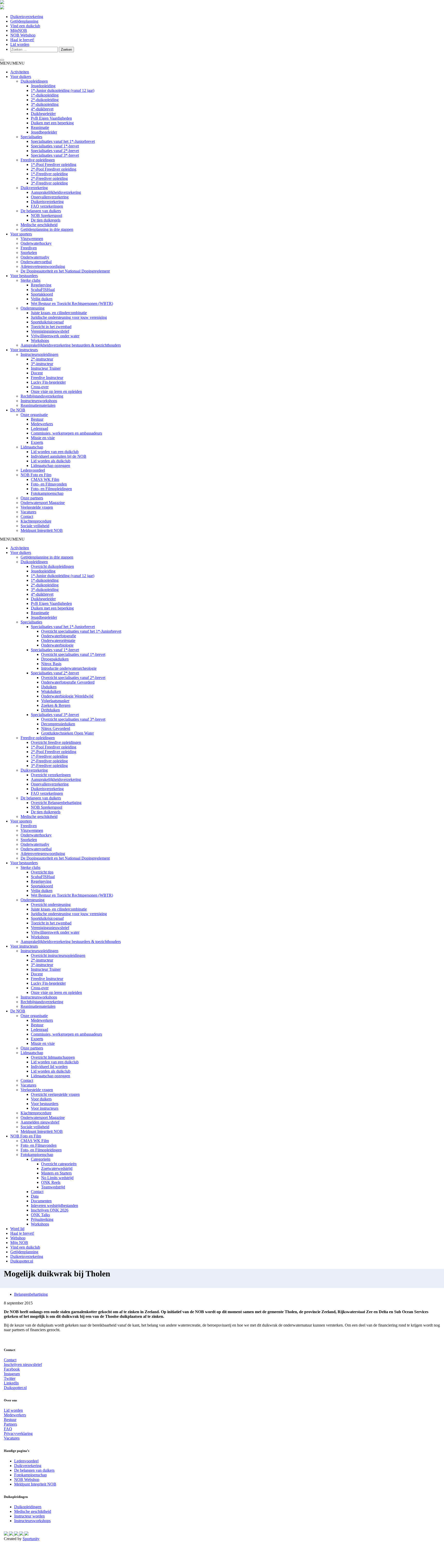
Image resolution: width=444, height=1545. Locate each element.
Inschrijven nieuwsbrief (23, 1364)
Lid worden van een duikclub (55, 451)
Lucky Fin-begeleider (48, 382)
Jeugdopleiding (43, 86)
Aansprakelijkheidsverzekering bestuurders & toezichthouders (71, 345)
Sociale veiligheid (35, 526)
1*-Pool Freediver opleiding (53, 164)
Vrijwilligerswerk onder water (55, 336)
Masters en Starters (56, 1173)
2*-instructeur (42, 359)
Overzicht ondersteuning (51, 904)
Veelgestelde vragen (37, 507)
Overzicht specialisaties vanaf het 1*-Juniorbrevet (81, 631)
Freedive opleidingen (38, 160)
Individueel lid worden (49, 1066)
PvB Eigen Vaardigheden (51, 118)
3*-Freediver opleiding (49, 183)
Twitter (9, 1378)
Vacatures (28, 512)
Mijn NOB (19, 1242)
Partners (10, 1424)
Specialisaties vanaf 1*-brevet (55, 146)
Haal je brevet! (22, 40)
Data (35, 1196)
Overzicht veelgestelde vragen (55, 1094)
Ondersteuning (32, 308)
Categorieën (40, 1159)
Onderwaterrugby (35, 257)
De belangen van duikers (41, 211)
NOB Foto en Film (36, 475)
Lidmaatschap (32, 447)
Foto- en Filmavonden (49, 484)
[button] (12, 63)
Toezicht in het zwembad (51, 326)
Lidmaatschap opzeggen (50, 465)
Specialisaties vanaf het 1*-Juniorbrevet (63, 141)
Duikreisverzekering (26, 16)
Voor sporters (21, 234)
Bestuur (37, 419)
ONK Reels (50, 1182)
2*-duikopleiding (45, 100)
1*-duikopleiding (45, 95)
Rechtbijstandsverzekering (42, 396)
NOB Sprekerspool (46, 215)
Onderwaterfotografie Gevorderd (68, 682)
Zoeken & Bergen (55, 705)
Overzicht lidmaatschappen (53, 1057)
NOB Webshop (22, 35)
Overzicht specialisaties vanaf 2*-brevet (73, 677)
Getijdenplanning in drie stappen (47, 229)
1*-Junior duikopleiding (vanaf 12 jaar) (62, 90)
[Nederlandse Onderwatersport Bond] (2, 3)
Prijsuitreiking (42, 1219)
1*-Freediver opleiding (49, 174)
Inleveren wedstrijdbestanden (54, 1205)
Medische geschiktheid (39, 225)
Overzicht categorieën (59, 1164)
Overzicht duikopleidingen (52, 566)
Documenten (41, 1201)
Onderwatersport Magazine (43, 502)
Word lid (17, 1228)
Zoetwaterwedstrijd (56, 1168)
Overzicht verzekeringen (51, 775)
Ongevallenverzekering (50, 197)
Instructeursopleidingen (39, 354)
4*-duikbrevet (42, 109)
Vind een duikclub (25, 26)
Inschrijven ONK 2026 (49, 1210)
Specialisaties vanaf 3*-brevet (55, 155)
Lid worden (19, 44)
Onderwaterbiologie (57, 645)
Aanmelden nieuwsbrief (40, 1122)
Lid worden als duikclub (50, 461)
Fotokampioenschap (47, 493)
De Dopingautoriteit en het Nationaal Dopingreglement (65, 271)
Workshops (40, 340)
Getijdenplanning (24, 21)
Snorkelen (29, 252)
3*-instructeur (42, 363)
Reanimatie (40, 127)
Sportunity (31, 1539)
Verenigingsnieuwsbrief (50, 331)
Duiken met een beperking (52, 123)
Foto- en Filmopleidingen (51, 489)
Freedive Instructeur (47, 377)
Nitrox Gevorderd (55, 728)
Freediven (29, 248)
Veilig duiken (41, 299)
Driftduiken (50, 710)
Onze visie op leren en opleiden (56, 391)
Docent (37, 373)
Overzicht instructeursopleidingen (58, 955)
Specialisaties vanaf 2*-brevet (55, 150)
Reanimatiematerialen (38, 405)
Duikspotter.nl (21, 1261)
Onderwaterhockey (36, 243)
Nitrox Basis (51, 663)
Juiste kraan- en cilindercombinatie (59, 313)
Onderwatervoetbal (36, 262)
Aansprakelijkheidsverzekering (56, 192)
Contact (27, 516)
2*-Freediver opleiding (49, 178)
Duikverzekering (34, 188)
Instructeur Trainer (46, 368)
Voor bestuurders (24, 275)
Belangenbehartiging (31, 1294)
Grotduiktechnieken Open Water (67, 733)
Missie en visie (43, 438)
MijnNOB (18, 30)
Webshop (17, 1238)
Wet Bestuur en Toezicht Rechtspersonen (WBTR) (72, 303)
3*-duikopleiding (45, 104)
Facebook (12, 1369)
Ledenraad (39, 428)
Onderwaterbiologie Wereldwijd (67, 696)
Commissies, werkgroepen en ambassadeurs (66, 433)
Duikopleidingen (34, 81)
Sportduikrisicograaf (47, 322)
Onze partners (32, 498)
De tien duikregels (45, 220)
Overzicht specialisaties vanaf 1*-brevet (73, 654)
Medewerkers (42, 424)
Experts (37, 442)
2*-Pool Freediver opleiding (53, 169)
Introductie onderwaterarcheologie (69, 668)
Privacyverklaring (18, 1433)
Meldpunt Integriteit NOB (42, 530)
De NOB (17, 410)
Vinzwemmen (32, 238)
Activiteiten (19, 72)
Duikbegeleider (43, 113)
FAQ (8, 1429)
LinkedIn (11, 1383)
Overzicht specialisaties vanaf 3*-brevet (73, 719)
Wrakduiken (51, 691)
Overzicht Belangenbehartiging (56, 802)
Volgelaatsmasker (55, 701)
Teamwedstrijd (53, 1187)
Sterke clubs (30, 280)
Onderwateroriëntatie (58, 640)
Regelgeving (41, 285)
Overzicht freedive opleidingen (56, 742)
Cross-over (40, 387)
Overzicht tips (42, 872)
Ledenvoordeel (33, 470)
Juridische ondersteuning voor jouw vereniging (69, 317)
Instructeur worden (29, 1516)
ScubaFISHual (43, 289)
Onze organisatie (34, 414)
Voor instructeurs (24, 350)
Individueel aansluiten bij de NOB (58, 456)
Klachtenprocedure (36, 521)
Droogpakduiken (55, 659)
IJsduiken (49, 687)
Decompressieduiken (58, 724)
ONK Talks (40, 1215)
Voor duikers (20, 76)
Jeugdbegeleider (44, 132)
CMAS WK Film (45, 479)
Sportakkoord (42, 294)
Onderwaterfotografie (58, 636)
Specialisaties (31, 137)
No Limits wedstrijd (57, 1178)
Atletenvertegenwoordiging (43, 266)
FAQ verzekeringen (47, 206)
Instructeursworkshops (39, 401)
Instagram (12, 1374)
